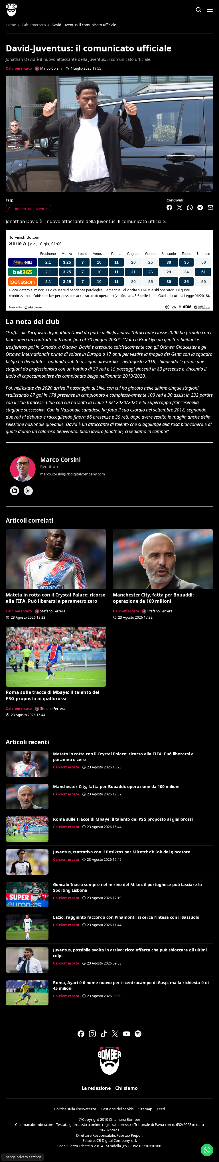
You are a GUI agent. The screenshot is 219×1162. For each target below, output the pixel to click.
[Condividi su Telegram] (200, 207)
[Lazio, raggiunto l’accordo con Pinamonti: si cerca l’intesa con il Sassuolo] (27, 927)
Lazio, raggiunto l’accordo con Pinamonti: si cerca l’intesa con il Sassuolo (126, 917)
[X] (28, 490)
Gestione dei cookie (117, 1108)
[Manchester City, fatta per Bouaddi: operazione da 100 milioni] (163, 559)
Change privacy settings (22, 1157)
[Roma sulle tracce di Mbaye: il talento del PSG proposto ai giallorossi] (56, 657)
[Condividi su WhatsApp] (190, 207)
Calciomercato (19, 68)
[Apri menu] (209, 9)
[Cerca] (198, 9)
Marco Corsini (60, 459)
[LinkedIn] (14, 490)
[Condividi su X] (179, 207)
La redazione (96, 1088)
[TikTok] (103, 1033)
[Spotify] (138, 1033)
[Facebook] (81, 1033)
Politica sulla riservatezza (75, 1108)
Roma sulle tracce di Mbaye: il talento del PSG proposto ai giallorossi (52, 695)
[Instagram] (92, 1033)
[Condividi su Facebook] (169, 207)
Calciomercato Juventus (28, 208)
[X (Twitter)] (115, 1033)
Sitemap (145, 1108)
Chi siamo (126, 1088)
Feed (161, 1108)
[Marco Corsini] (23, 469)
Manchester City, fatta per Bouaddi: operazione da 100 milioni (153, 598)
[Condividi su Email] (210, 207)
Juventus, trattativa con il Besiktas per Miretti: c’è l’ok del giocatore (121, 852)
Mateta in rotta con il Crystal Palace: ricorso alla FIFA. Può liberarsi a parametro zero (56, 598)
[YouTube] (126, 1033)
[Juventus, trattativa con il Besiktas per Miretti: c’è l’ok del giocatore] (27, 862)
